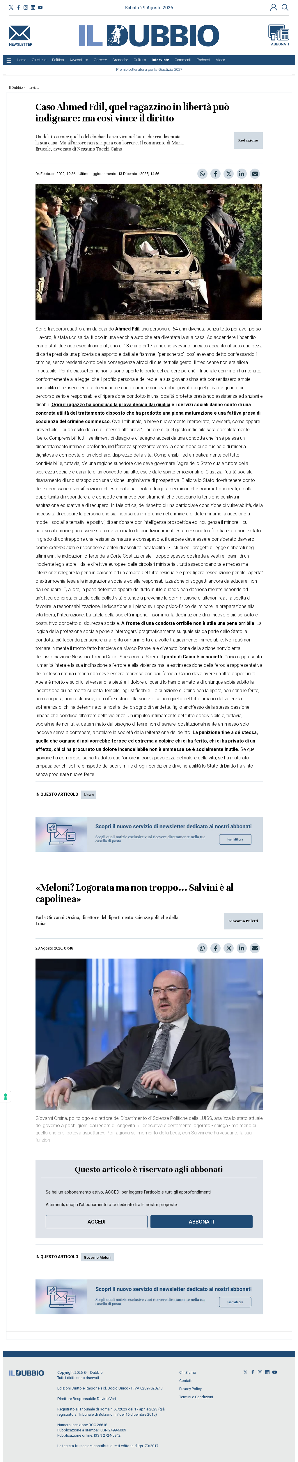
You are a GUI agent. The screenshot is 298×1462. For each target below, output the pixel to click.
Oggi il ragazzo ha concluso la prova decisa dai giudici (111, 404)
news (89, 795)
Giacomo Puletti (243, 921)
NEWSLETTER (20, 43)
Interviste (32, 88)
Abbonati (280, 44)
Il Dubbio (16, 88)
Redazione (248, 140)
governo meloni (97, 1257)
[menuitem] (21, 60)
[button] (274, 7)
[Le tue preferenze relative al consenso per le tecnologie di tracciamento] (5, 1096)
